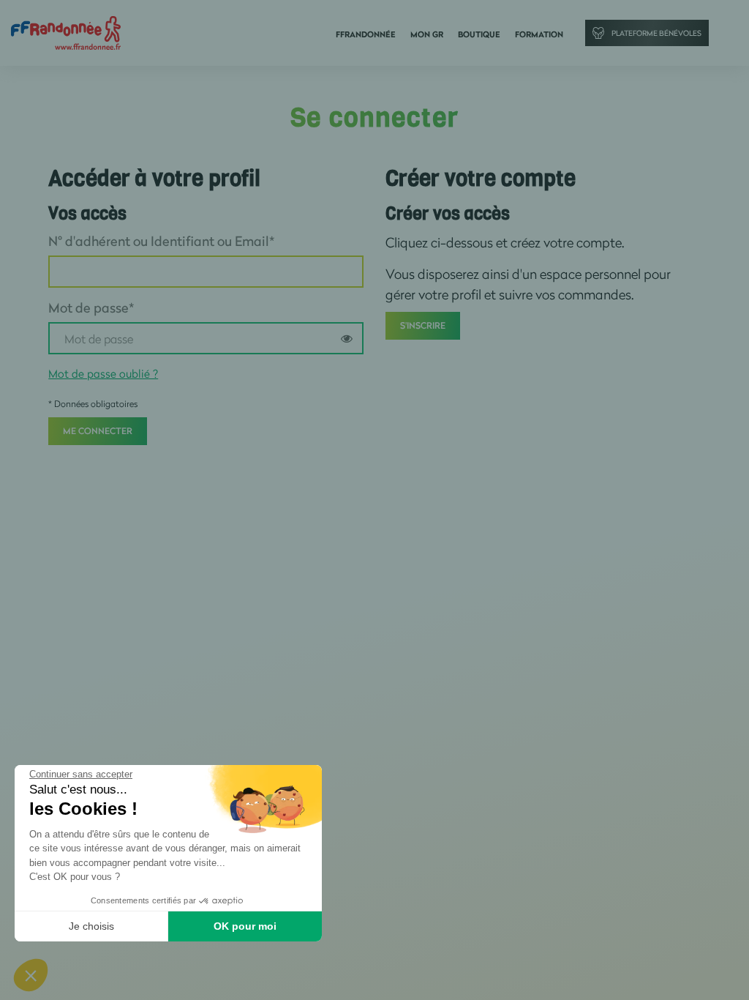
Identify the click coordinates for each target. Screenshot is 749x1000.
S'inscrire (422, 325)
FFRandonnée (366, 34)
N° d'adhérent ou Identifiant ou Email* (161, 241)
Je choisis (91, 926)
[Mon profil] (66, 32)
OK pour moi (245, 926)
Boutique (479, 34)
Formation (539, 34)
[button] (30, 975)
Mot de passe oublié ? (103, 373)
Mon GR (426, 34)
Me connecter (97, 431)
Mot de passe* (91, 307)
